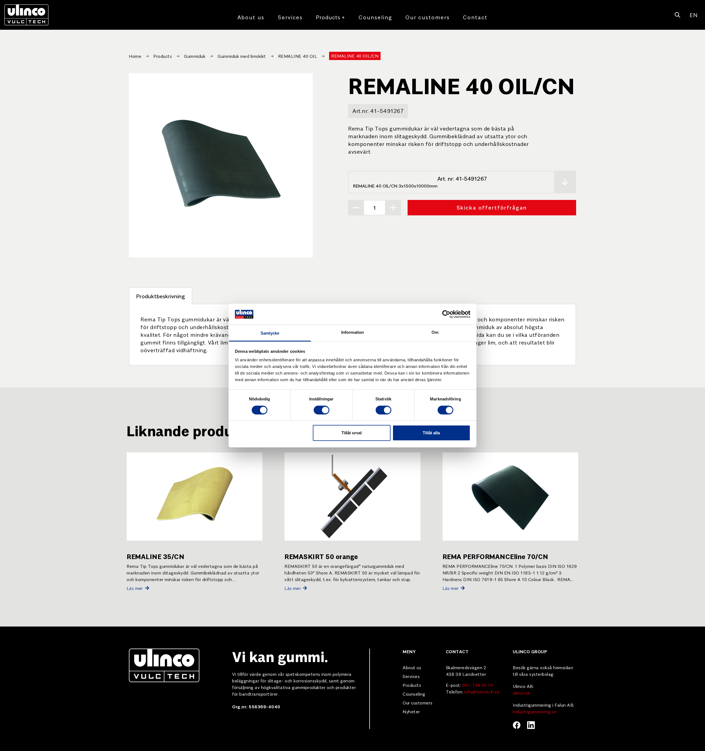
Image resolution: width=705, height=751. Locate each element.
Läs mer (135, 588)
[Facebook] (516, 725)
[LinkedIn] (531, 725)
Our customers (427, 17)
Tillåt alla (431, 432)
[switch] (321, 410)
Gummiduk (194, 56)
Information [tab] (352, 332)
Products (330, 17)
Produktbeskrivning (160, 296)
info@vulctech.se (482, 691)
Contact (475, 17)
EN (693, 14)
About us (250, 17)
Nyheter (411, 711)
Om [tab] (435, 332)
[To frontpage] (26, 15)
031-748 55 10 (477, 685)
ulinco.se (521, 693)
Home (135, 56)
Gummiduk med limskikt (242, 56)
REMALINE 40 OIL (297, 56)
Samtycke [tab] (270, 333)
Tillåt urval (351, 432)
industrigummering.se (534, 711)
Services (290, 17)
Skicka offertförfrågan (492, 207)
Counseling (375, 17)
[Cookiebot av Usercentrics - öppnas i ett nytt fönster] (446, 314)
